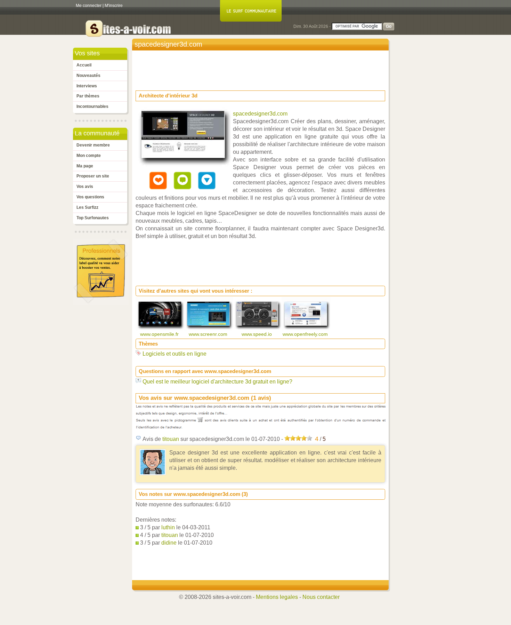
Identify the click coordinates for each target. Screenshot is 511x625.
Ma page (84, 166)
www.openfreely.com (306, 334)
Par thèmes (87, 96)
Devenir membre (93, 145)
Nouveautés (88, 75)
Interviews (86, 86)
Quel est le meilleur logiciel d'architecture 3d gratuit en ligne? (217, 382)
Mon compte (88, 155)
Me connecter (89, 5)
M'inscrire (114, 5)
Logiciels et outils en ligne (174, 354)
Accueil (83, 65)
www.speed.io (257, 334)
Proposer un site (92, 176)
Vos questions (90, 197)
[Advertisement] (262, 68)
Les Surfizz (87, 207)
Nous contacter (321, 597)
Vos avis (84, 186)
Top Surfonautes (92, 217)
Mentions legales (277, 597)
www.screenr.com (209, 334)
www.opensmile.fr (160, 334)
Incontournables (92, 106)
